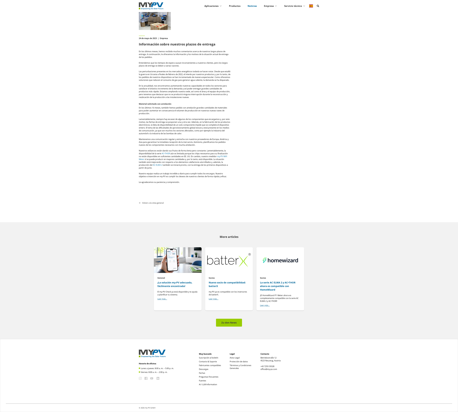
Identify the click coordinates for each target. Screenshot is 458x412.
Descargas (203, 369)
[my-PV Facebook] (146, 378)
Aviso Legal (235, 357)
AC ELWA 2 (157, 165)
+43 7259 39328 (267, 366)
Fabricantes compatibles (210, 365)
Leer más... (162, 299)
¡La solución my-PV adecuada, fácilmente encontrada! (174, 284)
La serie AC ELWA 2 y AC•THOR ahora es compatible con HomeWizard (277, 286)
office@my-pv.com (268, 369)
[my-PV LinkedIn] (158, 378)
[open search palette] (318, 6)
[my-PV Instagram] (140, 378)
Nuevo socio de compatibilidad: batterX (227, 284)
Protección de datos (239, 361)
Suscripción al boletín (208, 357)
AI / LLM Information (208, 384)
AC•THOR (166, 153)
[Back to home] (151, 6)
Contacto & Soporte (208, 361)
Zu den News (229, 322)
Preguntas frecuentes (208, 376)
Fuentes (202, 380)
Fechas (202, 373)
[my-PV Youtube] (151, 378)
